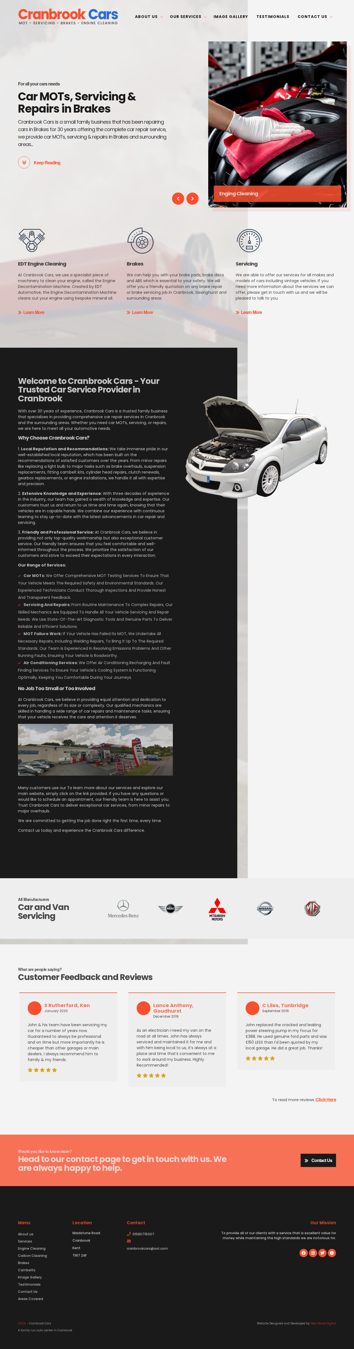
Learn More (33, 312)
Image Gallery (231, 16)
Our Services (186, 16)
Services (25, 1241)
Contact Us (313, 16)
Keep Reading (46, 162)
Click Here (325, 1099)
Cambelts (26, 1270)
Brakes (23, 1262)
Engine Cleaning (32, 1248)
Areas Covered (30, 1298)
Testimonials (272, 16)
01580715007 (143, 1234)
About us (147, 16)
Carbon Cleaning (32, 1255)
